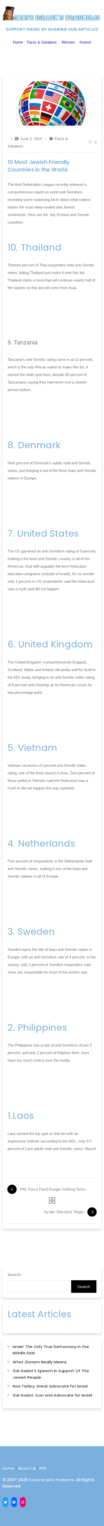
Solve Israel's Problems (51, 1479)
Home (18, 42)
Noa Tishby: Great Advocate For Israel (50, 1386)
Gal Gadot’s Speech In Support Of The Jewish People (51, 1374)
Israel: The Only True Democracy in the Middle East (51, 1350)
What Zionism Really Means (40, 1362)
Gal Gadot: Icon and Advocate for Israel (52, 1395)
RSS (43, 1468)
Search (14, 1274)
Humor (85, 42)
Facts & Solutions (42, 42)
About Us (27, 1468)
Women (68, 42)
